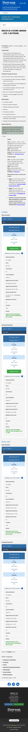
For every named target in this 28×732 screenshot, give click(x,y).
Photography (6, 669)
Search (25, 3)
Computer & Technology (9, 660)
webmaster (13, 725)
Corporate (5, 662)
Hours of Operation (18, 704)
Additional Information (12, 253)
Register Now (14, 248)
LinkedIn (17, 684)
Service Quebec (7, 672)
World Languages (7, 674)
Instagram (13, 684)
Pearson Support (20, 204)
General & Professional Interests (11, 667)
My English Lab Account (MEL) (17, 194)
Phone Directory (8, 704)
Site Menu (5, 13)
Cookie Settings (14, 720)
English (9, 652)
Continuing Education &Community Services (11, 8)
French (5, 664)
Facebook (9, 684)
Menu (4, 25)
